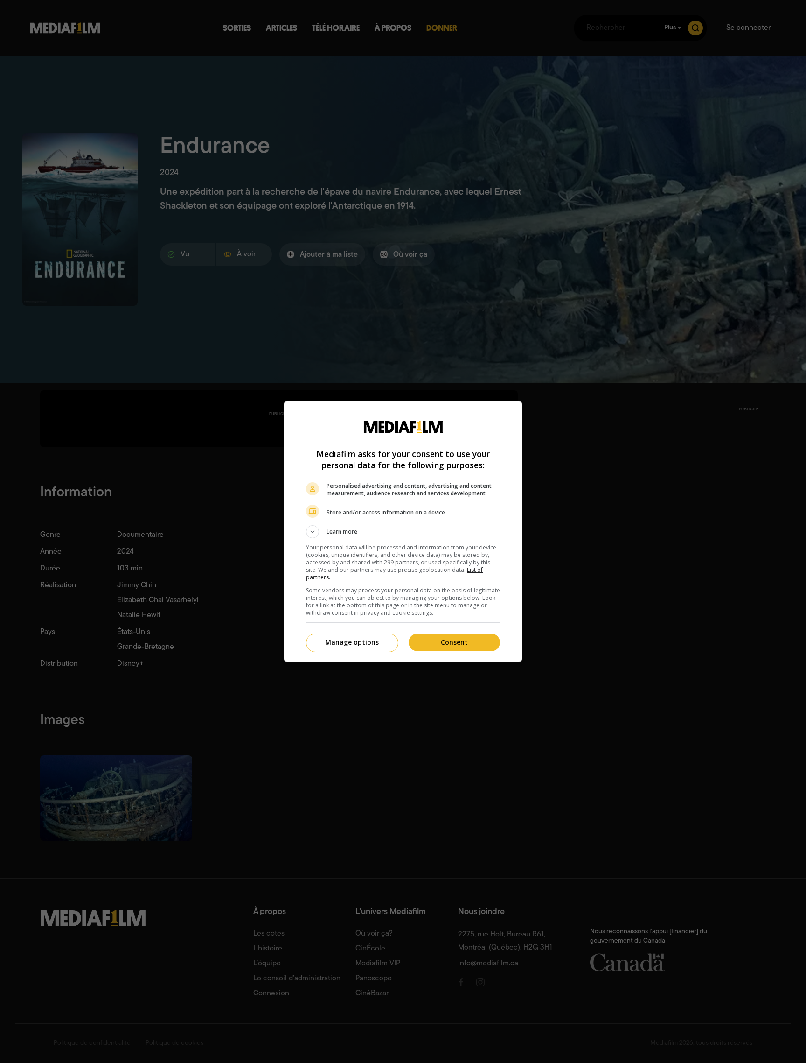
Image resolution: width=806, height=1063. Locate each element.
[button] (403, 531)
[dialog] (403, 531)
